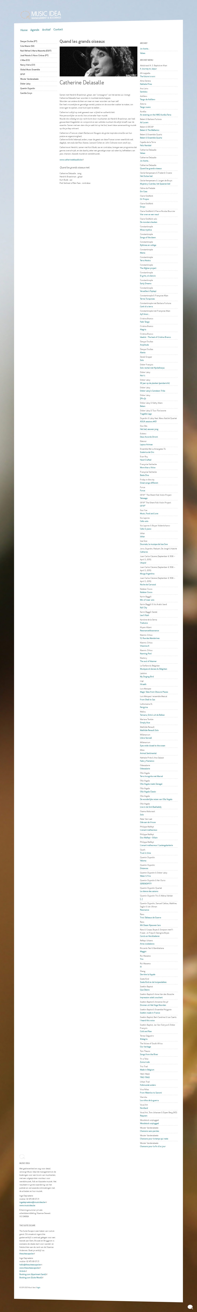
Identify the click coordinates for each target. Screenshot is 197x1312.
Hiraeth (143, 684)
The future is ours (147, 76)
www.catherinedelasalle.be (72, 159)
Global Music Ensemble (30, 69)
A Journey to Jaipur (148, 68)
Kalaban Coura (146, 592)
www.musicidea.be (27, 1205)
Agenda (34, 30)
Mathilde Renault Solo (149, 730)
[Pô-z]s (143, 398)
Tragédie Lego (146, 413)
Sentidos (143, 91)
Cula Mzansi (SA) (27, 46)
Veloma (143, 860)
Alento (143, 352)
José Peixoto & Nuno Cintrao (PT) (34, 55)
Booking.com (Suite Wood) (31, 1277)
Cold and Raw (146, 1031)
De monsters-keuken (148, 222)
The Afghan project (148, 268)
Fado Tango (145, 321)
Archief (46, 29)
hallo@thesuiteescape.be (30, 1264)
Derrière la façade (147, 974)
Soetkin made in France (150, 1012)
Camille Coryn (26, 93)
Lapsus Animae (146, 444)
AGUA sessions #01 (148, 421)
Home (24, 30)
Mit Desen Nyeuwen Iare (150, 925)
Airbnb (23, 1271)
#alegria (143, 1039)
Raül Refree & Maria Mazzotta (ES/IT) (35, 50)
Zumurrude (145, 1062)
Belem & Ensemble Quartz (151, 137)
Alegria (143, 329)
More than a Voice (147, 467)
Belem (142, 406)
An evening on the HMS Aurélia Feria (155, 114)
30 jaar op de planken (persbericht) (155, 383)
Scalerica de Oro (147, 452)
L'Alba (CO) (25, 60)
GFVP (22, 74)
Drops (142, 206)
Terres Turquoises (147, 298)
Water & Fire (145, 876)
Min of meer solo (147, 600)
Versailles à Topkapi (148, 291)
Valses (142, 53)
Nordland (144, 1108)
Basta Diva (144, 475)
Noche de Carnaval (148, 584)
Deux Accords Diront (149, 436)
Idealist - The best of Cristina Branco (155, 337)
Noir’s (142, 375)
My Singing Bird (147, 676)
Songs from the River (149, 1054)
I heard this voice (147, 1020)
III (141, 966)
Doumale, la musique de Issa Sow (154, 544)
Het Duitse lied (146, 176)
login (38, 1287)
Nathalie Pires (146, 84)
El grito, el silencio (148, 275)
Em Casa (143, 191)
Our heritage (145, 1046)
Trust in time (145, 853)
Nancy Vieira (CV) (27, 65)
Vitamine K (144, 646)
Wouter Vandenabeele (29, 79)
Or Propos (144, 199)
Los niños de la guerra (149, 1100)
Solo (142, 360)
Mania (142, 252)
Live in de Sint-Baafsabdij (150, 807)
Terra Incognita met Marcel (151, 776)
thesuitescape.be (27, 1253)
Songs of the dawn (148, 237)
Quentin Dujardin (27, 88)
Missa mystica (146, 229)
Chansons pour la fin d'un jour (153, 1146)
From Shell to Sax (147, 699)
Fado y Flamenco (147, 761)
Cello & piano (145, 529)
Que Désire (144, 989)
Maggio (143, 951)
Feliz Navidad (145, 145)
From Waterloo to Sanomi (151, 1092)
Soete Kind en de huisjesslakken (153, 982)
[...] (141, 899)
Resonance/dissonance (149, 630)
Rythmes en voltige (148, 245)
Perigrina (144, 707)
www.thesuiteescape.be (30, 1268)
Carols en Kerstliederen (150, 936)
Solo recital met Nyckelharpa (152, 367)
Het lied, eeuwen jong (149, 429)
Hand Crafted (145, 460)
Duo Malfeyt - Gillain (149, 837)
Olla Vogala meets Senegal (151, 784)
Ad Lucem (144, 122)
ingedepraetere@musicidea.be (33, 1202)
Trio (141, 959)
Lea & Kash (144, 615)
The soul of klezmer (148, 661)
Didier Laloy (25, 83)
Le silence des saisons (149, 891)
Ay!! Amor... (144, 314)
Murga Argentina (147, 573)
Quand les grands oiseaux (151, 168)
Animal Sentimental (148, 753)
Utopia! (143, 562)
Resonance (144, 910)
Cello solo (144, 521)
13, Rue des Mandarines (149, 638)
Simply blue (145, 722)
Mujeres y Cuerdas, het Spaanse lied (155, 183)
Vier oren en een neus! (149, 214)
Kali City (143, 607)
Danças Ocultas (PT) (28, 41)
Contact (58, 29)
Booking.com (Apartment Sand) (33, 1274)
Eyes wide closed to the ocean (152, 745)
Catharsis (144, 552)
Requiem (143, 1115)
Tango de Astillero (147, 99)
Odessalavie (145, 768)
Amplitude (144, 344)
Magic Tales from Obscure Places (154, 692)
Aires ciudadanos (147, 943)
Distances (144, 868)
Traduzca (144, 623)
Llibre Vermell (146, 738)
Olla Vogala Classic (148, 791)
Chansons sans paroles (149, 1131)
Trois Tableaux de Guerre (150, 917)
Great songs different (149, 483)
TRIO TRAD (145, 1077)
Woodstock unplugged (149, 1123)
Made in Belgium (147, 1069)
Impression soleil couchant (151, 997)
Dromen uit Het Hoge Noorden (153, 1005)
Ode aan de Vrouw (148, 822)
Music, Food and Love (149, 513)
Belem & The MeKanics (149, 130)
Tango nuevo (145, 107)
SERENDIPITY (146, 883)
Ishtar (142, 536)
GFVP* (142, 506)
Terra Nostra (145, 260)
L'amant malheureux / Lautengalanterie (156, 845)
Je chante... (144, 48)
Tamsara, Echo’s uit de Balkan (152, 715)
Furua (142, 490)
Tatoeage (143, 498)
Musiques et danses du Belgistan (153, 669)
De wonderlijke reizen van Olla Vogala (156, 799)
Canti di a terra (146, 306)
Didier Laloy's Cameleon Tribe (152, 390)
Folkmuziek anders (148, 1085)
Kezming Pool (146, 653)
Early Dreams (145, 283)
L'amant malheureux (148, 830)
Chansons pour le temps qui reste (154, 1138)
